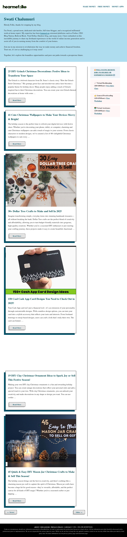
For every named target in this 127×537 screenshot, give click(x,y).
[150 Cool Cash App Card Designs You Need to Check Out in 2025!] (41, 270)
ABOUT (36, 527)
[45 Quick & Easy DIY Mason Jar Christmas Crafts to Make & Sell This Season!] (41, 441)
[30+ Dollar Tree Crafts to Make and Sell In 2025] (41, 180)
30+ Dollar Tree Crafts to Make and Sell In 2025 (35, 211)
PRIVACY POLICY (57, 527)
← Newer (10, 512)
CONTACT (68, 527)
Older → (79, 512)
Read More (17, 100)
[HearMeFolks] (16, 6)
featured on (44, 33)
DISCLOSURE (45, 527)
